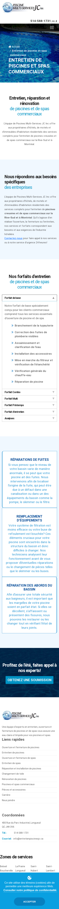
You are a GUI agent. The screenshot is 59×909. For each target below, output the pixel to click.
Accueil (16, 46)
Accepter (29, 901)
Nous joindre (8, 800)
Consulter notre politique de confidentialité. (30, 890)
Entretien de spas (11, 763)
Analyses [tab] (9, 418)
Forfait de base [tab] (13, 297)
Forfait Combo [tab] (12, 392)
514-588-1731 (40, 21)
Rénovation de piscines (14, 779)
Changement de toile (13, 773)
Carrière (6, 795)
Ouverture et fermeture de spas (19, 758)
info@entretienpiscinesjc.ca (28, 838)
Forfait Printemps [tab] (14, 405)
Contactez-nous (13, 238)
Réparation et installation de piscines (21, 768)
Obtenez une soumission (29, 680)
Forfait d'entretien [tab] (14, 411)
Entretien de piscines (13, 752)
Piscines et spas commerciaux (18, 784)
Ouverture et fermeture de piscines (20, 747)
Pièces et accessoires (14, 789)
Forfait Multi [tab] (11, 398)
